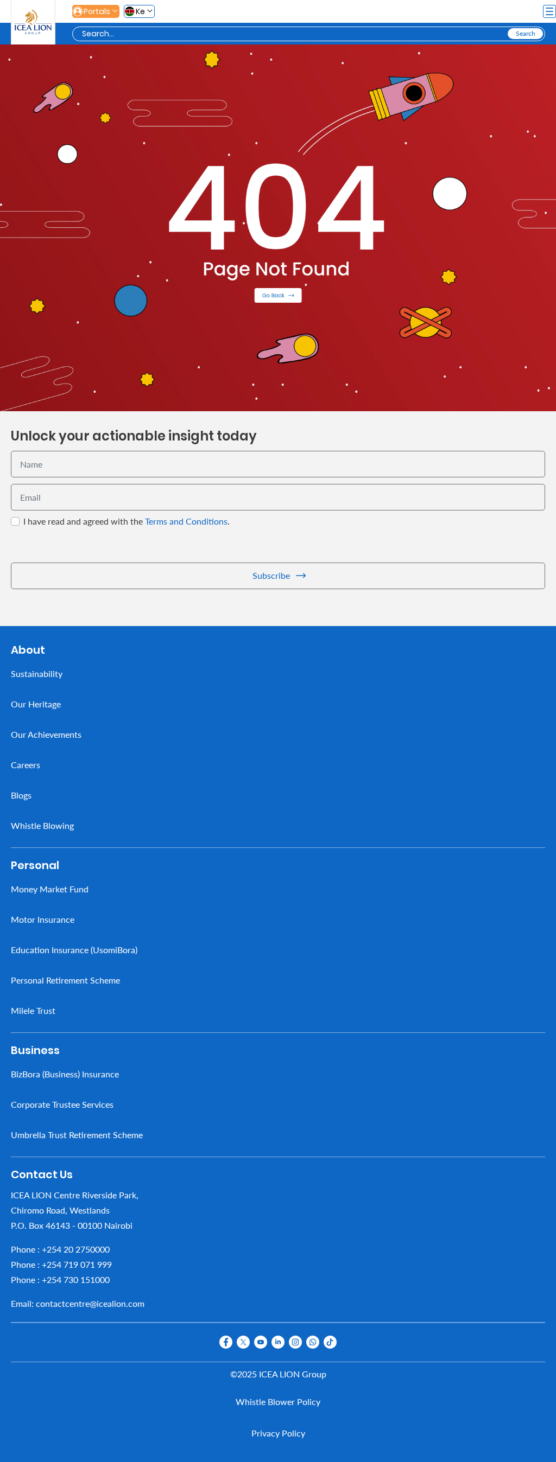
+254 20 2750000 (76, 1248)
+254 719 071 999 (77, 1264)
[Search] (525, 33)
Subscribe (271, 575)
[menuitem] (278, 673)
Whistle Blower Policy (278, 1401)
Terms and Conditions (186, 520)
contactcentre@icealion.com (90, 1303)
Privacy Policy (278, 1433)
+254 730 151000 (76, 1279)
